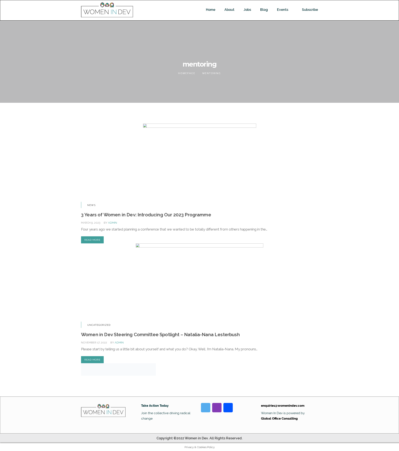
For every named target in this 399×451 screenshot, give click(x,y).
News (91, 205)
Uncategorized (99, 324)
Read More (92, 239)
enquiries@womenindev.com (282, 406)
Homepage (186, 73)
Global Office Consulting (279, 418)
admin (112, 222)
